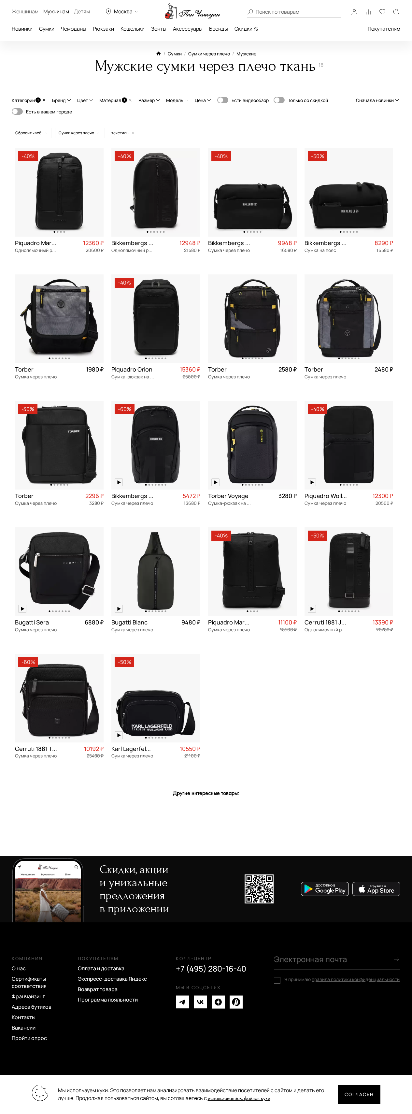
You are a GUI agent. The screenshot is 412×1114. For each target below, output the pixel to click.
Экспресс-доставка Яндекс (112, 978)
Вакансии (24, 1027)
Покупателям (384, 28)
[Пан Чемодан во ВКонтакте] (200, 1002)
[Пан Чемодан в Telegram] (182, 1002)
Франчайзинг (28, 996)
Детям (82, 11)
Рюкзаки (103, 28)
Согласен (359, 1094)
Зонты (158, 28)
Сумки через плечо (209, 54)
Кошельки (133, 28)
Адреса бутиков (31, 1006)
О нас (19, 968)
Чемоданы (73, 28)
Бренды (218, 28)
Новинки (22, 28)
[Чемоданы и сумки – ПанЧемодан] (192, 11)
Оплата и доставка (101, 968)
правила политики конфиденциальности (356, 979)
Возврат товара (98, 989)
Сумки (46, 28)
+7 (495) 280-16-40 (211, 969)
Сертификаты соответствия (29, 982)
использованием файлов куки (239, 1098)
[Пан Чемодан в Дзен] (218, 1002)
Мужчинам (56, 11)
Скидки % (246, 28)
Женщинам (25, 11)
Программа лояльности (108, 999)
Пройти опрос (29, 1038)
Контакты (24, 1017)
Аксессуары (188, 28)
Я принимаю (342, 979)
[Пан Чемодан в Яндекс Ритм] (236, 1002)
